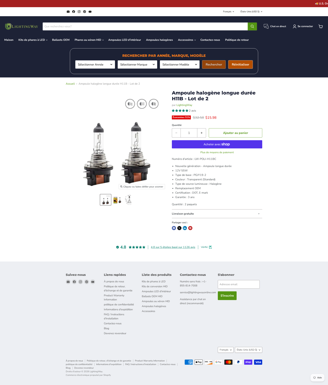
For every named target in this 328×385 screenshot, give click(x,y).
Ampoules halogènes (159, 40)
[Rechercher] (252, 26)
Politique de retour (237, 40)
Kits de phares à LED (32, 40)
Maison (8, 40)
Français (227, 11)
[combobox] (95, 64)
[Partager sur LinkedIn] (185, 228)
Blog (106, 328)
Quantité (177, 125)
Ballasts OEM (61, 40)
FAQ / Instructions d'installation (140, 364)
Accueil (70, 83)
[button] (105, 199)
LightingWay (184, 105)
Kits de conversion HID (155, 286)
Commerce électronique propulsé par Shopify (88, 375)
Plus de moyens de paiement (217, 152)
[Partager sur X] (179, 228)
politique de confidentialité (119, 304)
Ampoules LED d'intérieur (124, 40)
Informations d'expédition (118, 309)
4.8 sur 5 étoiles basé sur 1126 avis (173, 247)
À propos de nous (114, 281)
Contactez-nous (210, 40)
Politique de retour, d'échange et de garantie (109, 360)
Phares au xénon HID (88, 40)
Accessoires (186, 40)
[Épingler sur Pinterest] (190, 228)
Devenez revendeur (115, 333)
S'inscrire (227, 296)
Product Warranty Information (150, 360)
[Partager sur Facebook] (174, 228)
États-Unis (250, 11)
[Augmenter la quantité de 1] (201, 133)
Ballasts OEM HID (152, 296)
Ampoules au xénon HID (156, 301)
